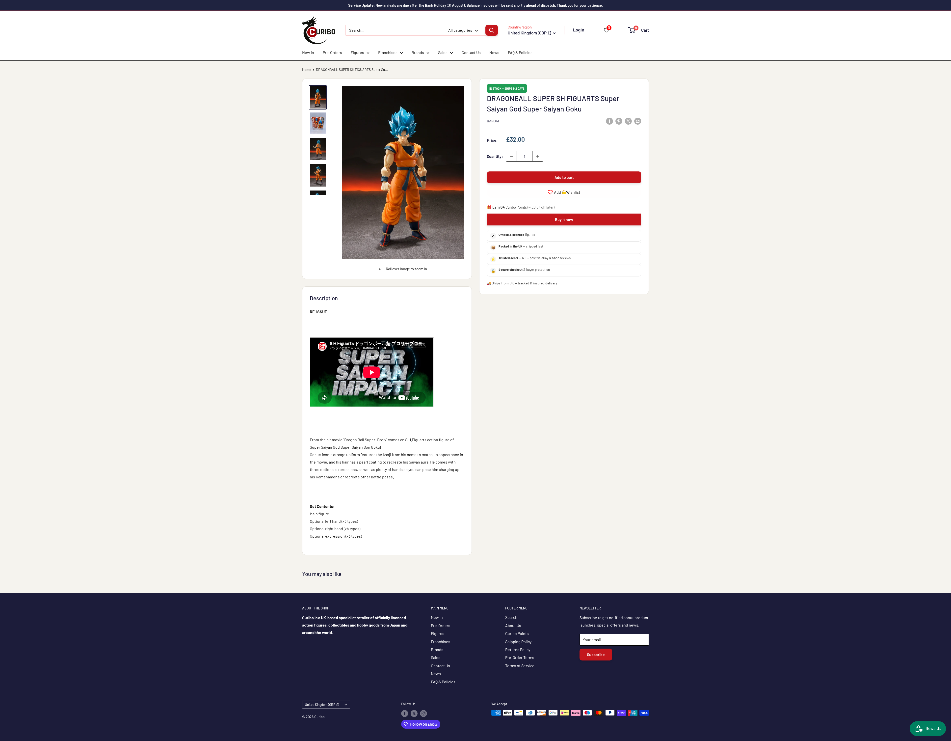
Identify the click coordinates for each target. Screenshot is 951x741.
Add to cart (564, 177)
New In (308, 52)
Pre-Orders (332, 52)
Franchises (387, 52)
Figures (357, 52)
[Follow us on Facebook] (404, 713)
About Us (513, 625)
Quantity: (495, 156)
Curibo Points (517, 633)
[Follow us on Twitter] (414, 713)
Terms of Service (519, 665)
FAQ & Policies (520, 52)
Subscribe (596, 654)
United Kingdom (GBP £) (322, 704)
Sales (443, 52)
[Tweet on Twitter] (628, 121)
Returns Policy (517, 649)
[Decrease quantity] (511, 156)
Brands (418, 52)
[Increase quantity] (537, 156)
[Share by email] (637, 121)
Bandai (493, 121)
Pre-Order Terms (519, 657)
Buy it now (564, 219)
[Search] (491, 30)
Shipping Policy (518, 641)
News (494, 52)
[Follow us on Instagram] (423, 713)
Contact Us (471, 52)
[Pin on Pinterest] (618, 121)
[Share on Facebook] (609, 121)
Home (306, 69)
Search (511, 617)
